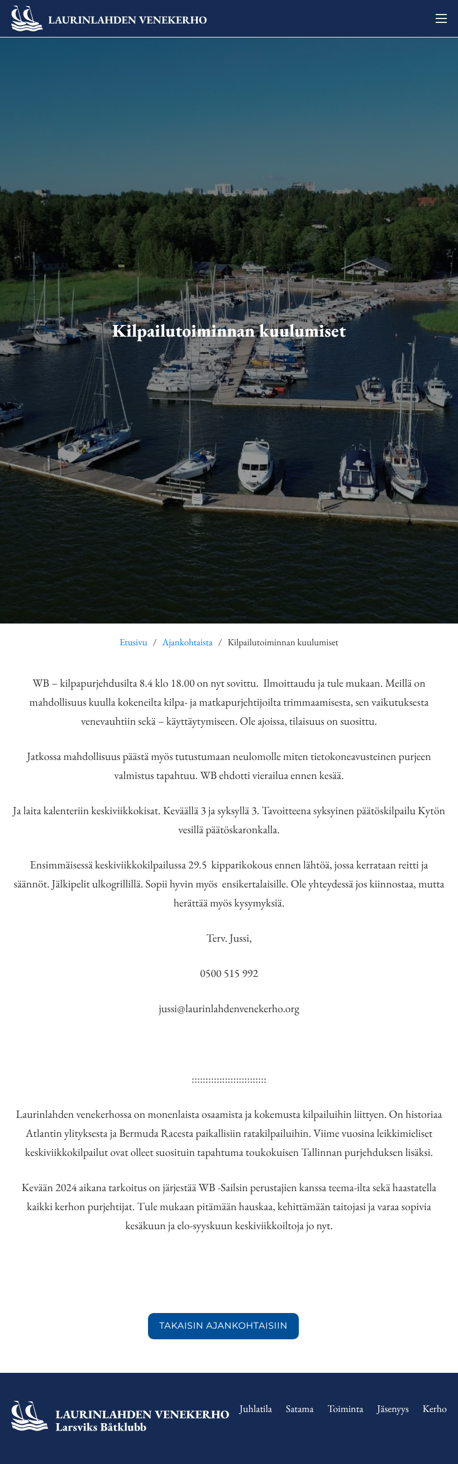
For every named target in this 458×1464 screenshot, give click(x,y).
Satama (300, 1408)
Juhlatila (256, 1408)
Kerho (435, 1408)
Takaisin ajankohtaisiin (223, 1326)
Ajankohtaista (187, 642)
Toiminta (345, 1408)
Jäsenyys (393, 1408)
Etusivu (133, 642)
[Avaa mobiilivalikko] (441, 18)
